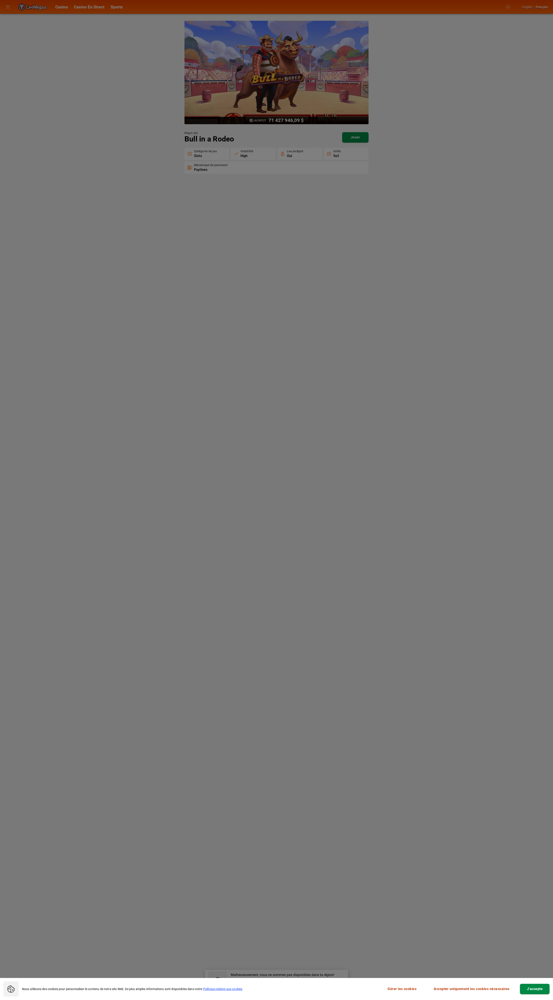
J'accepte (535, 989)
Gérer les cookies (402, 989)
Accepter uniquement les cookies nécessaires (472, 989)
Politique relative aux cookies (223, 989)
